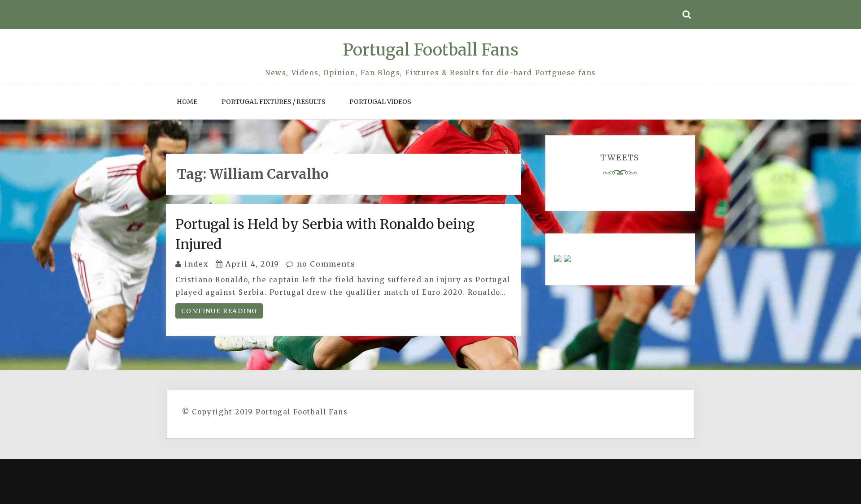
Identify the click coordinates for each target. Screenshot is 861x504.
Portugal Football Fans (430, 50)
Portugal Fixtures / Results (274, 102)
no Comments (324, 263)
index (196, 263)
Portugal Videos (380, 102)
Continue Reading (219, 311)
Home (187, 102)
